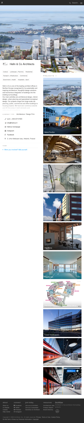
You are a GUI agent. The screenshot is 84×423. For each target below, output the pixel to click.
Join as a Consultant (31, 407)
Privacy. (38, 417)
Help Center (6, 412)
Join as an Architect (31, 405)
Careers (5, 410)
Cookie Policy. (55, 417)
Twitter (17, 407)
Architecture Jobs (48, 405)
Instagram (18, 412)
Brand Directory (48, 410)
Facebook (18, 405)
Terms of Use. (46, 417)
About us (5, 405)
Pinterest (18, 410)
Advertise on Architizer (32, 410)
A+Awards (6, 407)
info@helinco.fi (12, 123)
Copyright (36, 419)
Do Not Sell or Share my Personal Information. (17, 419)
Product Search (48, 407)
